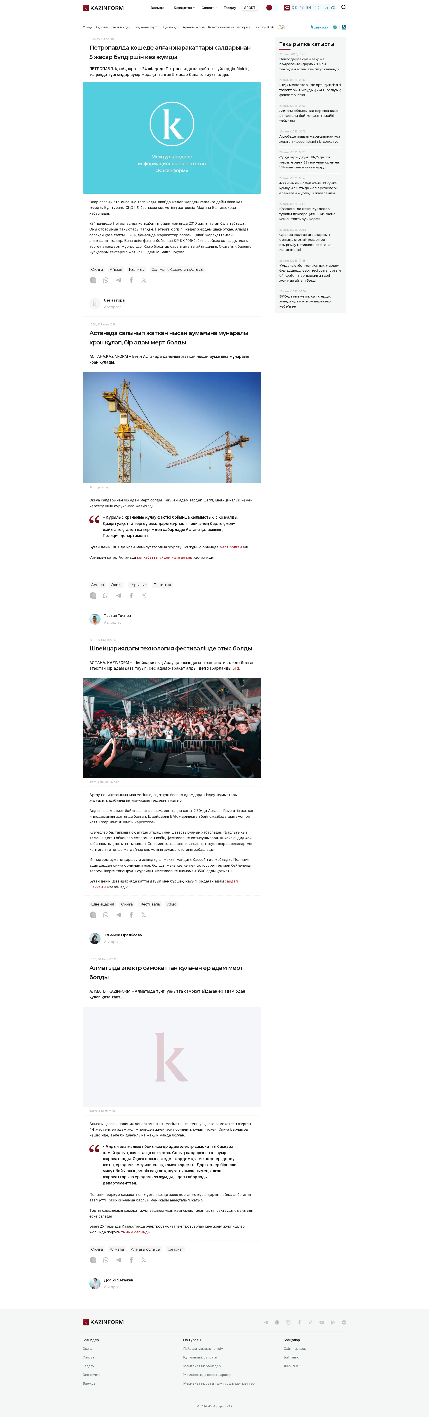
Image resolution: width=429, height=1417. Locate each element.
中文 (316, 7)
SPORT (249, 8)
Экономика (92, 1375)
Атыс (171, 904)
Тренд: (88, 27)
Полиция (162, 585)
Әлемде (89, 1383)
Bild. (236, 668)
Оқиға (97, 269)
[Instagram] (93, 280)
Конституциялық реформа (229, 27)
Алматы (117, 1249)
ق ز (325, 7)
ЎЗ (333, 7)
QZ (294, 7)
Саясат (89, 1357)
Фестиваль (150, 904)
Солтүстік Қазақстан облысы (177, 269)
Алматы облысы (146, 1249)
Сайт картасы (295, 1348)
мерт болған (231, 547)
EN (308, 7)
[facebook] (299, 1322)
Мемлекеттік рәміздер (202, 1366)
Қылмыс (137, 269)
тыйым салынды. (135, 1232)
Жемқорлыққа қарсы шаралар (207, 1375)
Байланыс (291, 1357)
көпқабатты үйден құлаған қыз (165, 557)
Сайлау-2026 (264, 27)
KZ (287, 7)
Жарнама (291, 1366)
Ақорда (101, 27)
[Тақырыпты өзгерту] (272, 7)
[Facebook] (131, 280)
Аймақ (116, 269)
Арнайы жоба (194, 27)
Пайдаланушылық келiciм (203, 1348)
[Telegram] (118, 280)
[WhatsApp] (105, 280)
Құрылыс (138, 585)
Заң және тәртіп (147, 27)
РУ (301, 7)
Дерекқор (171, 27)
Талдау (230, 7)
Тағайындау (120, 27)
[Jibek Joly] (320, 27)
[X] (143, 280)
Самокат (175, 1249)
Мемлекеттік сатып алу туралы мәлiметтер (219, 1383)
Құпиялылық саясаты (200, 1357)
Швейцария (102, 904)
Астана (97, 585)
